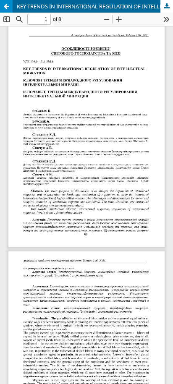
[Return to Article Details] (6, 6)
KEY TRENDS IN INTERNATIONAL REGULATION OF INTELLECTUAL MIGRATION (95, 6)
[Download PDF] (166, 6)
